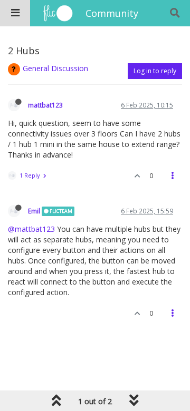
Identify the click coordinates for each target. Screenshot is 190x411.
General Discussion (55, 68)
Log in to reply (155, 70)
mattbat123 (45, 105)
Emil (34, 211)
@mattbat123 (31, 229)
